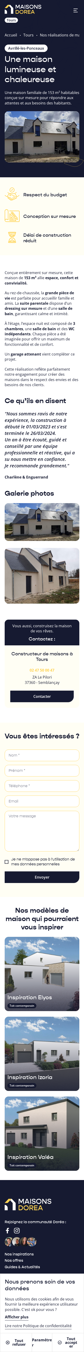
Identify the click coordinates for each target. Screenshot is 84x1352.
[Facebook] (7, 1230)
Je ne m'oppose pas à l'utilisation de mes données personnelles (43, 862)
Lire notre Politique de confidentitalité (38, 1325)
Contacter (42, 696)
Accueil (11, 35)
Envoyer (42, 877)
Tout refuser (19, 1342)
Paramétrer (42, 1342)
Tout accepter (71, 1342)
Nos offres (14, 1260)
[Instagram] (17, 1230)
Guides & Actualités (22, 1267)
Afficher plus (16, 1317)
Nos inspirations (19, 1254)
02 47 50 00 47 (42, 670)
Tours (28, 35)
